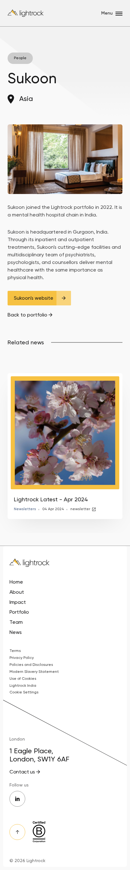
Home (16, 582)
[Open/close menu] (118, 13)
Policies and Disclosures (31, 664)
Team (16, 622)
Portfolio (19, 612)
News (15, 632)
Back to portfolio (27, 315)
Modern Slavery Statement (34, 671)
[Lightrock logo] (26, 13)
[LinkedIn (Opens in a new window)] (17, 799)
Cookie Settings (23, 692)
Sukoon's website (33, 298)
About (16, 592)
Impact (17, 602)
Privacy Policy (21, 657)
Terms (15, 650)
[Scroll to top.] (17, 832)
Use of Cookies (22, 678)
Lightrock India (22, 685)
